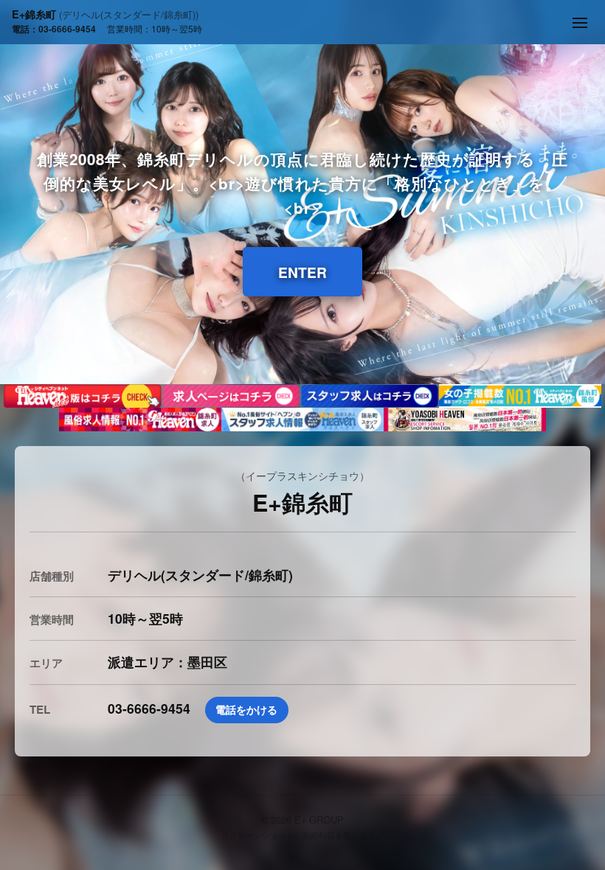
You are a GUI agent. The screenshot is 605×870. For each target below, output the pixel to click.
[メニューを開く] (579, 22)
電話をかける (246, 709)
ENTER (302, 272)
